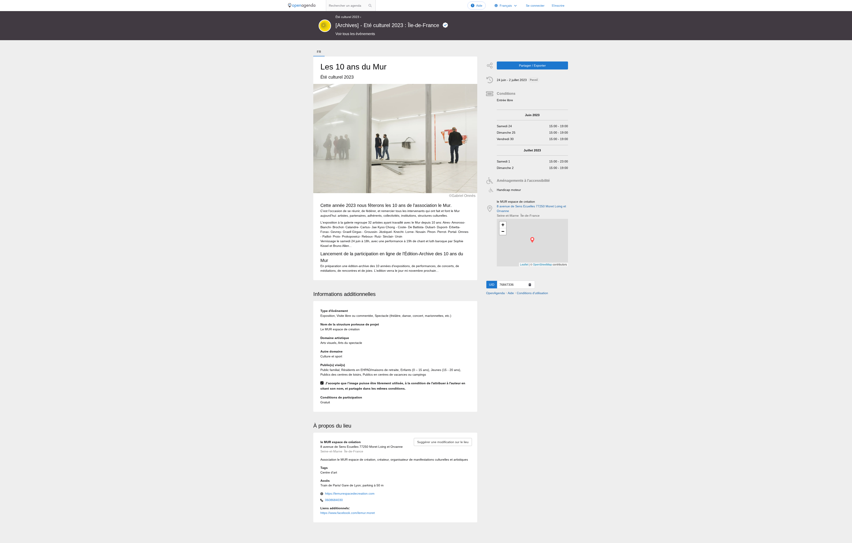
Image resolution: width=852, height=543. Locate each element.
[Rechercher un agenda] (370, 5)
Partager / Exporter (532, 65)
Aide (479, 5)
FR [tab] (319, 52)
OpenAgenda (495, 293)
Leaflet (524, 264)
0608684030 (334, 500)
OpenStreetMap (542, 264)
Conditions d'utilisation (532, 293)
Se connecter (535, 5)
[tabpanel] (395, 168)
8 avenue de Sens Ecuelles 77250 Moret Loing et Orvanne (531, 208)
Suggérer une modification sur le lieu (443, 442)
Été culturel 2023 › (348, 17)
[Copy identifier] (530, 285)
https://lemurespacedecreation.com (350, 493)
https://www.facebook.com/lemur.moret (347, 513)
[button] (532, 240)
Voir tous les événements (355, 34)
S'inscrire (558, 5)
